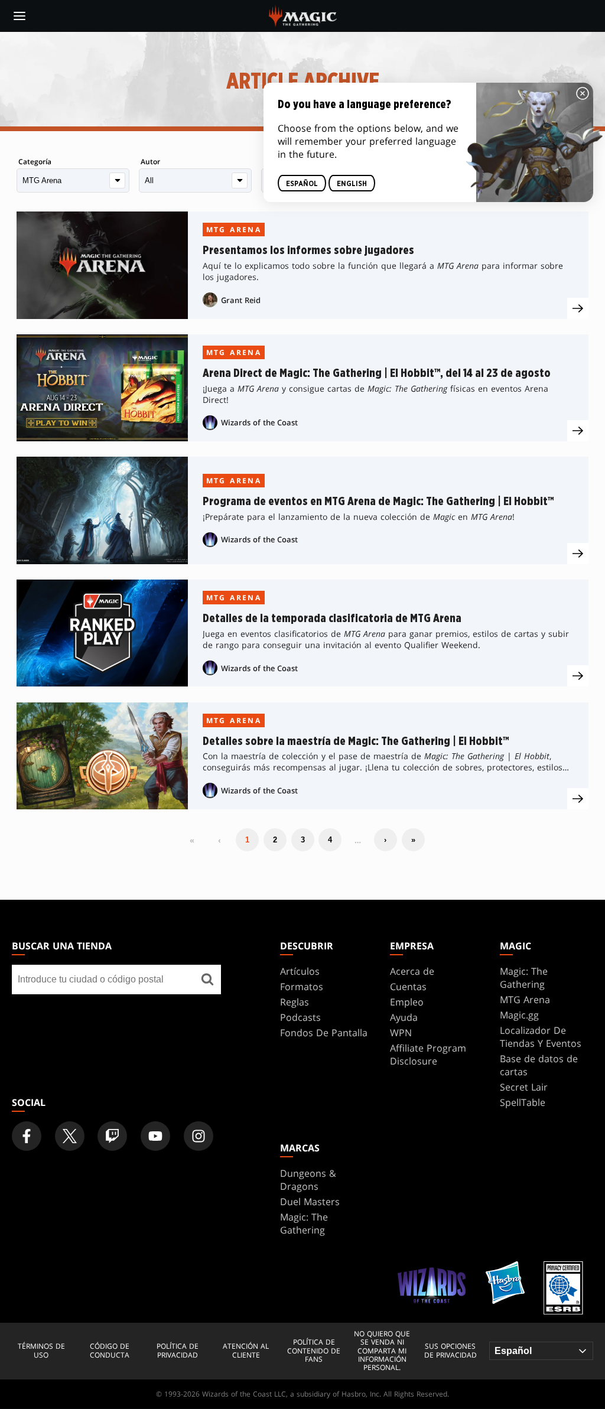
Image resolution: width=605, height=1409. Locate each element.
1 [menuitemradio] (247, 839)
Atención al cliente (246, 1350)
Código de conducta (109, 1350)
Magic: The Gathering (524, 978)
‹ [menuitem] (219, 840)
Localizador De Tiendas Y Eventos (540, 1037)
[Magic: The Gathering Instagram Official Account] (198, 1136)
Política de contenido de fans (313, 1351)
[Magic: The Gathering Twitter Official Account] (69, 1136)
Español (302, 183)
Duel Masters (310, 1201)
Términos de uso (41, 1350)
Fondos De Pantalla (323, 1032)
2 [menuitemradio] (275, 839)
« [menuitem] (192, 840)
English (352, 183)
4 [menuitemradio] (330, 839)
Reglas (294, 1001)
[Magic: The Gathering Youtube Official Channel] (155, 1136)
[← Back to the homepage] (303, 14)
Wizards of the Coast (259, 422)
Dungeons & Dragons (308, 1180)
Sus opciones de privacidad (450, 1350)
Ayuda (404, 1017)
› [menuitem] (385, 839)
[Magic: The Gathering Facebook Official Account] (26, 1136)
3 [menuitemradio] (303, 839)
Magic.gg (519, 1014)
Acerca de (412, 971)
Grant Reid (241, 300)
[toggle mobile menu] (19, 16)
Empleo (407, 1001)
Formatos (301, 986)
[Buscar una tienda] (207, 979)
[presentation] (577, 308)
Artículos (300, 971)
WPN (401, 1032)
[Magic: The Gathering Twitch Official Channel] (112, 1136)
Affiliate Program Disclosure (428, 1055)
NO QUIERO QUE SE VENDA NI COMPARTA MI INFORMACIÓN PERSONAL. (382, 1351)
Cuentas (408, 986)
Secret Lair (524, 1087)
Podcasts (300, 1017)
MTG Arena (234, 229)
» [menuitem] (413, 839)
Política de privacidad (178, 1350)
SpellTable (522, 1102)
